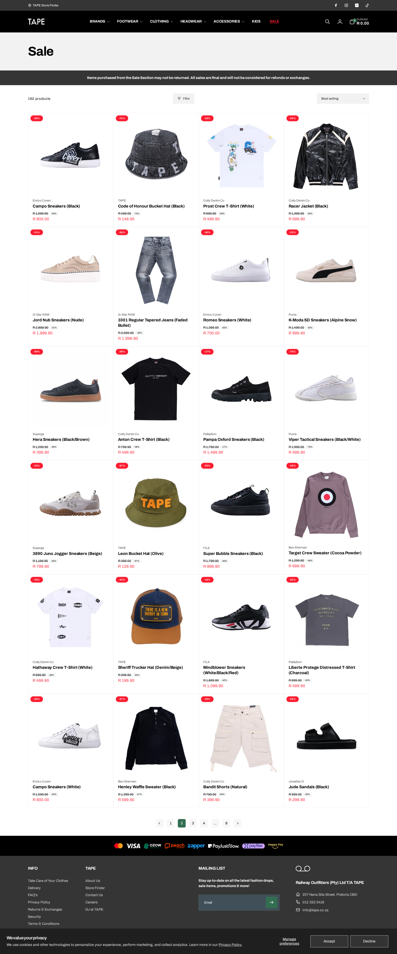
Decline (369, 941)
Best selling (329, 98)
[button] (98, 21)
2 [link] (182, 823)
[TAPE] (303, 870)
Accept (329, 941)
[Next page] (237, 823)
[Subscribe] (271, 902)
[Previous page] (159, 823)
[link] (43, 5)
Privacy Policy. (230, 945)
